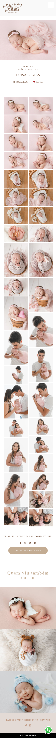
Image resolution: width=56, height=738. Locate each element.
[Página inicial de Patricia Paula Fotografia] (12, 8)
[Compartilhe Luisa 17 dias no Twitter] (30, 543)
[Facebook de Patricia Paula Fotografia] (26, 725)
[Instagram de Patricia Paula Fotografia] (30, 725)
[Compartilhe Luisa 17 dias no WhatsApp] (25, 543)
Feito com (28, 735)
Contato (45, 720)
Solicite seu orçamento (28, 550)
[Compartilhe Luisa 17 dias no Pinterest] (35, 543)
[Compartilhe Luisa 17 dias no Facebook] (20, 543)
